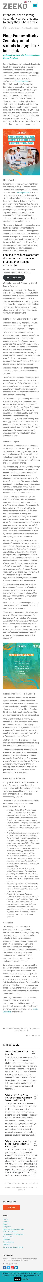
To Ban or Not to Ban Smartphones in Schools (22, 1184)
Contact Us (6, 1221)
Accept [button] (17, 1279)
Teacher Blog (24, 1028)
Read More (25, 1279)
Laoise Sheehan (33, 28)
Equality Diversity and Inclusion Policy (13, 1229)
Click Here (11, 1207)
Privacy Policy (7, 1227)
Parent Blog (16, 1028)
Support (5, 1224)
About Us (5, 1219)
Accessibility (6, 1239)
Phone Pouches (21, 81)
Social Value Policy (8, 1237)
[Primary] (35, 5)
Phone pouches (23, 192)
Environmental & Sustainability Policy (13, 1234)
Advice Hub (9, 1028)
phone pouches (24, 1030)
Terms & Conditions (8, 1242)
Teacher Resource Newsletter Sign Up (13, 1247)
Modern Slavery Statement (10, 1232)
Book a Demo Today (14, 278)
